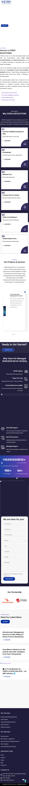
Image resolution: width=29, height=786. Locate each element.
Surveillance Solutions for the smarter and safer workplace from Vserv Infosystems (14, 652)
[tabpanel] (14, 310)
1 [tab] (11, 334)
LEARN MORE (4, 25)
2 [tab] (13, 334)
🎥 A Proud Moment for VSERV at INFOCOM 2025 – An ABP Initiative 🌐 (14, 671)
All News (5, 621)
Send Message (9, 578)
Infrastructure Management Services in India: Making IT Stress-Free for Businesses (13, 634)
